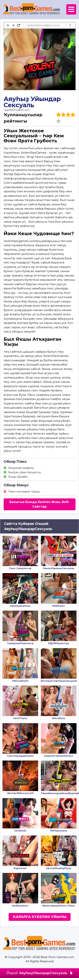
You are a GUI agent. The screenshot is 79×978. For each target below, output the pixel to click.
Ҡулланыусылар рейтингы (23, 118)
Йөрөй (37, 973)
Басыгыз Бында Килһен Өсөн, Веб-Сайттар (39, 504)
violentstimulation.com (17, 109)
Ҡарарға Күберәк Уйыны (40, 917)
